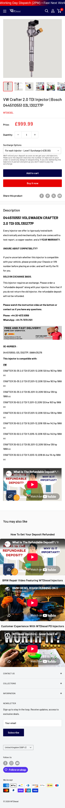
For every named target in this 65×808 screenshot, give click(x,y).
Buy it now (32, 183)
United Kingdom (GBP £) (15, 747)
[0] (59, 11)
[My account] (52, 11)
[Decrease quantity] (18, 134)
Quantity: (8, 134)
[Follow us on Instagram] (11, 763)
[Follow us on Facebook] (5, 763)
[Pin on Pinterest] (47, 195)
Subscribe (13, 732)
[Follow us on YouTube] (17, 763)
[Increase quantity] (35, 134)
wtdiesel (8, 112)
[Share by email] (59, 195)
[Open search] (46, 11)
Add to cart (32, 173)
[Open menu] (4, 11)
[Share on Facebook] (41, 195)
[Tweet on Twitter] (53, 195)
